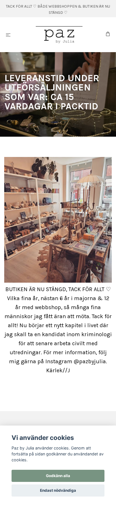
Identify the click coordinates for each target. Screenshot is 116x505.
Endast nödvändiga (58, 490)
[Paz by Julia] (59, 35)
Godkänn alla (58, 475)
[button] (53, 132)
